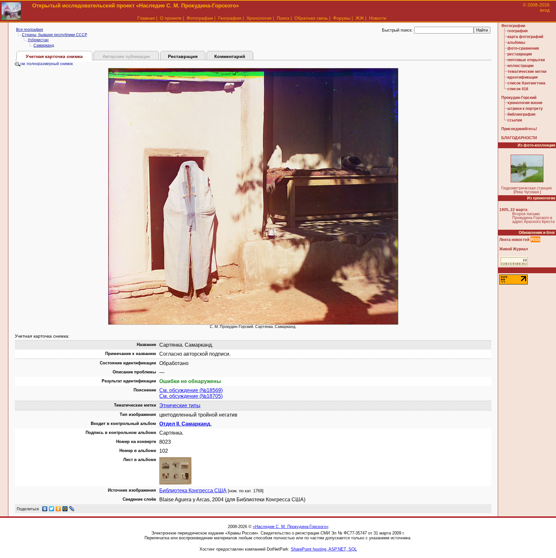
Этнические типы (179, 405)
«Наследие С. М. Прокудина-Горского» (291, 526)
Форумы (341, 18)
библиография (521, 114)
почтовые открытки (526, 60)
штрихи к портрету (525, 109)
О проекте (170, 18)
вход (545, 10)
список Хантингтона (526, 83)
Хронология (259, 18)
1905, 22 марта (513, 210)
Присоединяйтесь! (519, 129)
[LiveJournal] (72, 509)
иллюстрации (520, 66)
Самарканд (43, 45)
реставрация (519, 54)
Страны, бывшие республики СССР (54, 35)
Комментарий (229, 56)
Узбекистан (38, 40)
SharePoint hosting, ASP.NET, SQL (324, 549)
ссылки (514, 120)
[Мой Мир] (65, 509)
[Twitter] (51, 509)
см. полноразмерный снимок (46, 64)
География (229, 18)
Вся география (29, 30)
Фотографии (200, 18)
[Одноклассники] (58, 509)
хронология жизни (524, 103)
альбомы (516, 42)
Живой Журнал (513, 249)
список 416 (517, 89)
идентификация (522, 77)
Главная (146, 18)
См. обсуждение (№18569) (191, 390)
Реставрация (183, 56)
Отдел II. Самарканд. (185, 424)
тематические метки (526, 71)
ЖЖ (360, 18)
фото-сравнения (523, 48)
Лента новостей (514, 240)
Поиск (283, 18)
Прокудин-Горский (518, 98)
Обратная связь (311, 18)
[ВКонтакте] (45, 509)
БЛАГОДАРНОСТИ (519, 138)
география (517, 31)
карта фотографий (525, 37)
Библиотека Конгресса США (193, 490)
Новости (377, 18)
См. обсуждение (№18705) (191, 396)
